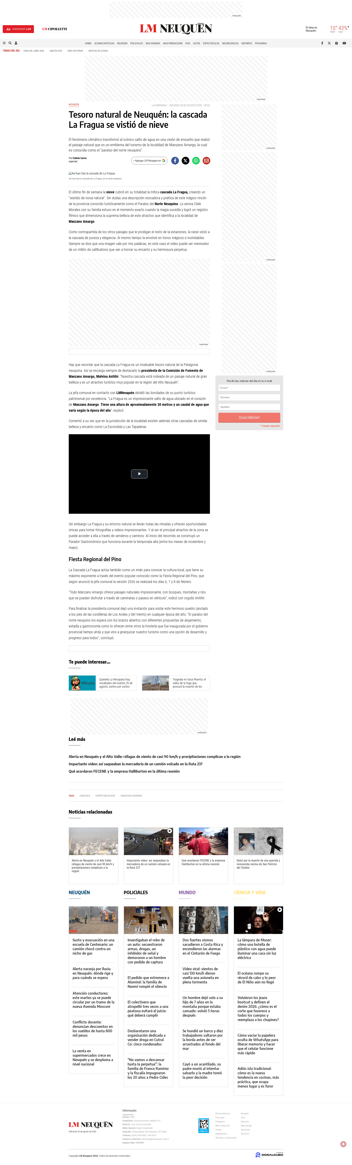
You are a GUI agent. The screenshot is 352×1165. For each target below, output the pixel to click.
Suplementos (221, 1134)
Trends (218, 1130)
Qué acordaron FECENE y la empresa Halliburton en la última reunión (124, 771)
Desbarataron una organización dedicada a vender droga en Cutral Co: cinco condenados (147, 1037)
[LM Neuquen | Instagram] (337, 43)
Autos (196, 43)
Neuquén (122, 43)
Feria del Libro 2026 (33, 51)
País (187, 43)
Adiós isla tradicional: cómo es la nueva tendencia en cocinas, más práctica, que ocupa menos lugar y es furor (258, 1077)
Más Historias (75, 51)
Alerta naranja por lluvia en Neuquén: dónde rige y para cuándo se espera (93, 973)
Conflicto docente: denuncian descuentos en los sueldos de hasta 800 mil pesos (93, 1028)
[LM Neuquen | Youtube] (344, 43)
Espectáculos (211, 43)
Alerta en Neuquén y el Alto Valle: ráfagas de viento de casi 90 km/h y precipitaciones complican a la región (155, 756)
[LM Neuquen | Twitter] (330, 43)
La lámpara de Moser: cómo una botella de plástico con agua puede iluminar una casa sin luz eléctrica (257, 949)
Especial (73, 161)
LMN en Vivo (56, 51)
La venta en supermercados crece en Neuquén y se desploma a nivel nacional (93, 1057)
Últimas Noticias (104, 43)
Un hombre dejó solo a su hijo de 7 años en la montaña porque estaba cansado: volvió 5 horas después (203, 1006)
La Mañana (159, 105)
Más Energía (153, 43)
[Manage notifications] (343, 1144)
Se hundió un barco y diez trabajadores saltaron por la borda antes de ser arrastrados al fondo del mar (203, 1039)
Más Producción (172, 43)
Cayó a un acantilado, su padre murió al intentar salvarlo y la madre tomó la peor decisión (202, 1070)
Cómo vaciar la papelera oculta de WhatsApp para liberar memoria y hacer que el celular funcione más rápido (258, 1044)
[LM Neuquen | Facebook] (323, 43)
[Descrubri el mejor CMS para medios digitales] (269, 1158)
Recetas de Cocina (98, 51)
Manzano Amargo (131, 795)
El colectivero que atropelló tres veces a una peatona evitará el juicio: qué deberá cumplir (148, 1008)
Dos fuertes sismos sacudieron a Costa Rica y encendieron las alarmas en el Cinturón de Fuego (203, 946)
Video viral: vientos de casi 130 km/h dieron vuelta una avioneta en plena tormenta (201, 975)
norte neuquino (105, 795)
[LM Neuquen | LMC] (55, 29)
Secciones (245, 1130)
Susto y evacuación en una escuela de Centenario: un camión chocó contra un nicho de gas (93, 946)
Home (88, 43)
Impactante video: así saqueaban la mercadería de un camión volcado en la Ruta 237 (136, 763)
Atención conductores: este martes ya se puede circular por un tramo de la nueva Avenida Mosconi (93, 1000)
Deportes (246, 43)
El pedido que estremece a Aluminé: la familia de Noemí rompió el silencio (148, 982)
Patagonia (261, 43)
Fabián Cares (80, 158)
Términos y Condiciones (225, 1138)
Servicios (245, 1134)
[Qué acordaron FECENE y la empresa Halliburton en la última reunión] (203, 841)
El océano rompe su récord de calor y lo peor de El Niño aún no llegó (257, 977)
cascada (174, 105)
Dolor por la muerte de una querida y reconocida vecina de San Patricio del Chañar (258, 864)
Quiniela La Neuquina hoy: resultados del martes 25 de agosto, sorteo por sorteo (116, 683)
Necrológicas (230, 43)
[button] (4, 43)
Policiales (136, 43)
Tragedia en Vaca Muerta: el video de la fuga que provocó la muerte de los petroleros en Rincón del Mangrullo (189, 686)
